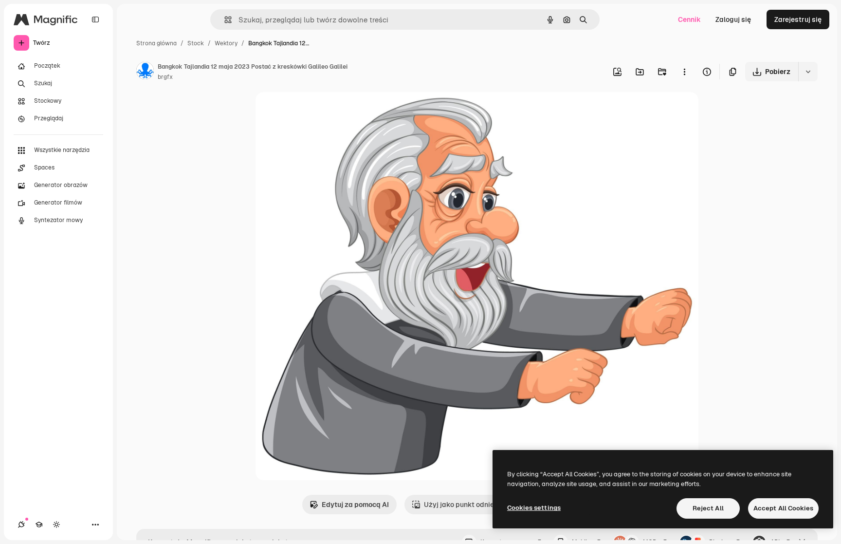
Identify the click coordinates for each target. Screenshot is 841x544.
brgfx (165, 77)
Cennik (689, 19)
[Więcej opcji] (684, 71)
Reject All (708, 508)
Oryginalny (322, 110)
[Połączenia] (21, 524)
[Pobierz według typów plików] (808, 71)
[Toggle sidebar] (95, 19)
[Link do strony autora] (145, 72)
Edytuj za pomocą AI (355, 504)
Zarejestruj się (798, 19)
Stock (195, 43)
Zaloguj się (733, 19)
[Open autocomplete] (224, 19)
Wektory (226, 43)
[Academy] (39, 524)
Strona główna (156, 43)
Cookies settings (534, 508)
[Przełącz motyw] (56, 524)
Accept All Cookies (783, 508)
